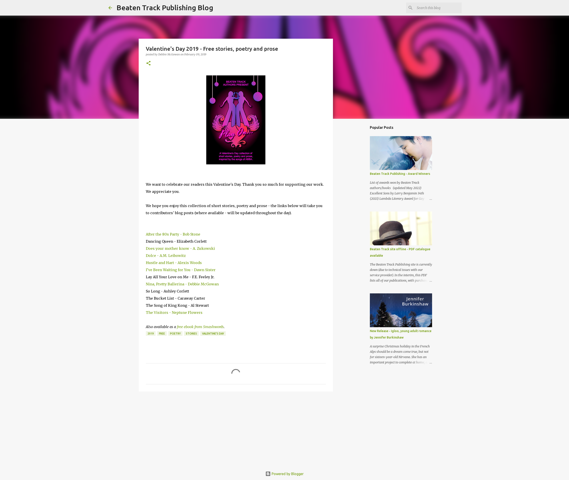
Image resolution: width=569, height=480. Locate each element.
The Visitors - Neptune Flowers (174, 312)
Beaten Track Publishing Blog (164, 8)
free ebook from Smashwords (200, 327)
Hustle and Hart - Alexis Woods (174, 262)
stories (191, 333)
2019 (151, 333)
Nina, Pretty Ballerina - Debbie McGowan (182, 284)
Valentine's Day (213, 333)
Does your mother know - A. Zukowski (180, 248)
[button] (148, 64)
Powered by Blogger (287, 474)
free (162, 333)
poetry (175, 333)
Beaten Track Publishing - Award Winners (400, 173)
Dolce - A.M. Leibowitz (166, 255)
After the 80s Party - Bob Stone (173, 234)
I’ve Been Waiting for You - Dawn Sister (181, 270)
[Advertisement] (236, 429)
